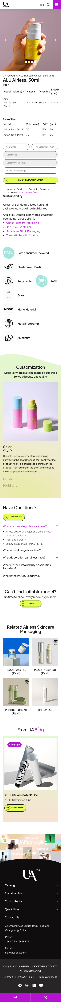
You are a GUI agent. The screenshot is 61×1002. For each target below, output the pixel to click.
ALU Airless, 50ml (29, 192)
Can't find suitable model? (30, 591)
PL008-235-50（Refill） (16, 671)
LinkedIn (42, 848)
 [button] (54, 40)
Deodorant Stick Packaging (23, 231)
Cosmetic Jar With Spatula (22, 235)
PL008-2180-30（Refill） (16, 711)
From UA (30, 729)
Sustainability (13, 893)
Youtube (42, 853)
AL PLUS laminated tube (21, 795)
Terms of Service (48, 976)
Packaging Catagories (39, 189)
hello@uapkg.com (15, 952)
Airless (14, 192)
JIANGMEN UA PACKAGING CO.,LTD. (38, 966)
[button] (26, 62)
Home (9, 189)
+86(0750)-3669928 (17, 941)
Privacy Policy (26, 976)
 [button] (6, 40)
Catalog (20, 189)
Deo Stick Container (18, 227)
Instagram (17, 848)
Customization (30, 367)
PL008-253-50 (45, 710)
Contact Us (32, 603)
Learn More (16, 516)
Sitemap (8, 976)
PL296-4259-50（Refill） (45, 671)
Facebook (17, 853)
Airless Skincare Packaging (22, 222)
